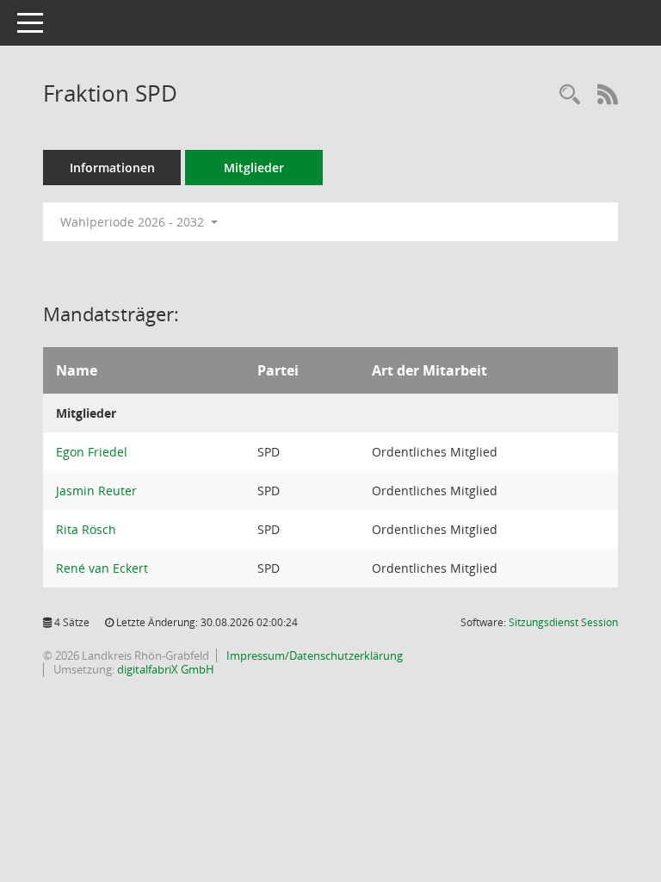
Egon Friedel (91, 452)
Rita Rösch (86, 529)
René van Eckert (102, 568)
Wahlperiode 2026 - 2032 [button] (133, 222)
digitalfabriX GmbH (165, 669)
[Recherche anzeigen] (570, 95)
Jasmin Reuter (96, 490)
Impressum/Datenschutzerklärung (313, 655)
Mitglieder (254, 167)
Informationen (112, 167)
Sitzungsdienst (563, 622)
